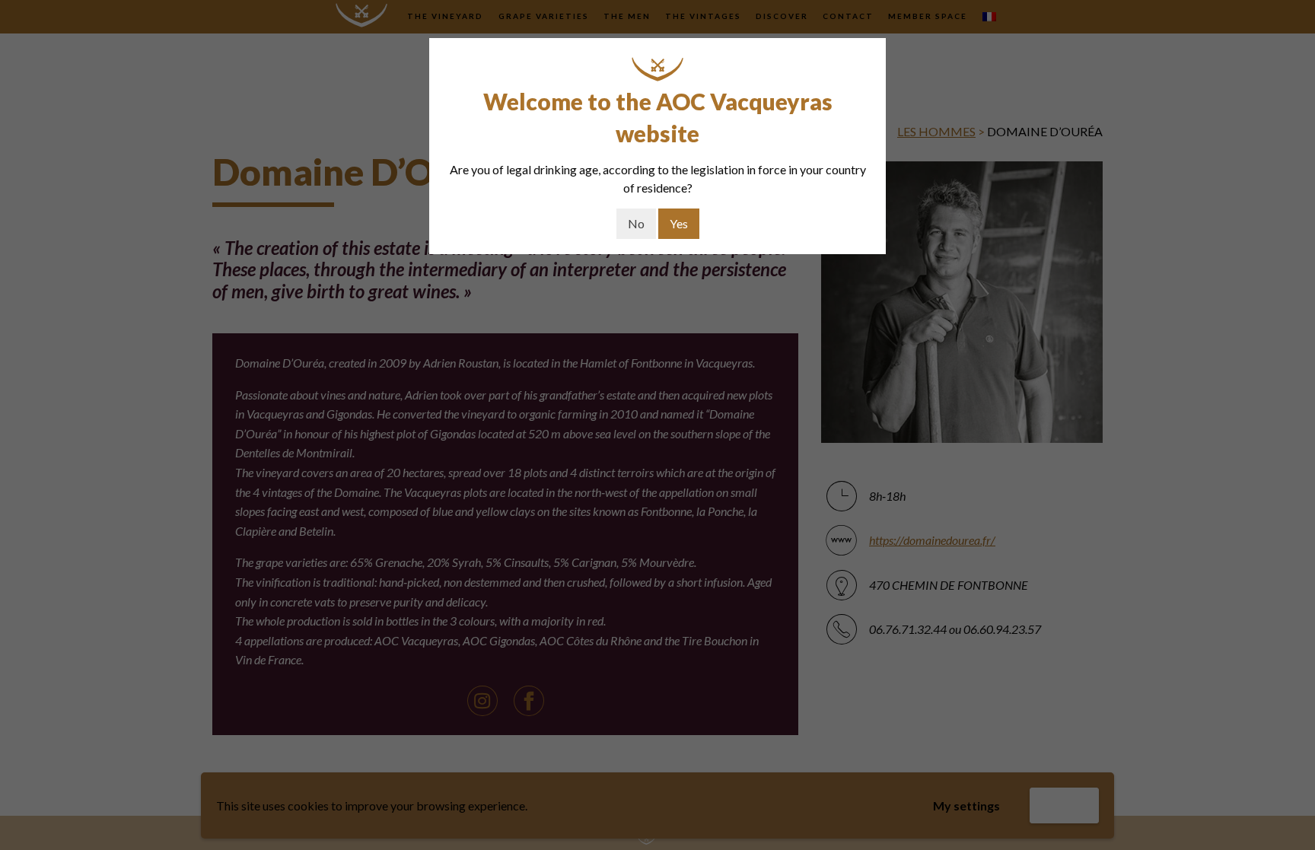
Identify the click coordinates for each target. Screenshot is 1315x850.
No (636, 223)
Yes (679, 223)
